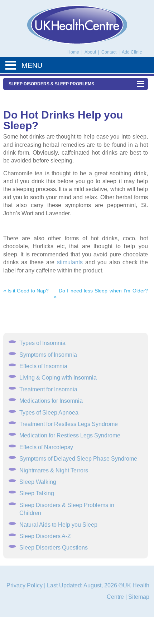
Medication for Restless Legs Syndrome (69, 435)
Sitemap (138, 597)
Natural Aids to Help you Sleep (58, 525)
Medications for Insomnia (51, 401)
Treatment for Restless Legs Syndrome (68, 424)
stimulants (70, 262)
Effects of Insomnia (43, 366)
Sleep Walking (37, 482)
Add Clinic (132, 52)
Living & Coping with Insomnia (58, 378)
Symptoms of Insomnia (48, 355)
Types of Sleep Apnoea (48, 413)
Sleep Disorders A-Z (45, 536)
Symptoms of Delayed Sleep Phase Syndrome (78, 459)
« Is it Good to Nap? (26, 291)
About (91, 52)
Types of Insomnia (42, 343)
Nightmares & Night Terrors (53, 470)
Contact (109, 52)
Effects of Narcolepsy (46, 447)
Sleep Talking (36, 493)
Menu (31, 65)
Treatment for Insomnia (48, 389)
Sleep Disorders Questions (53, 548)
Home (73, 52)
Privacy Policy (24, 585)
